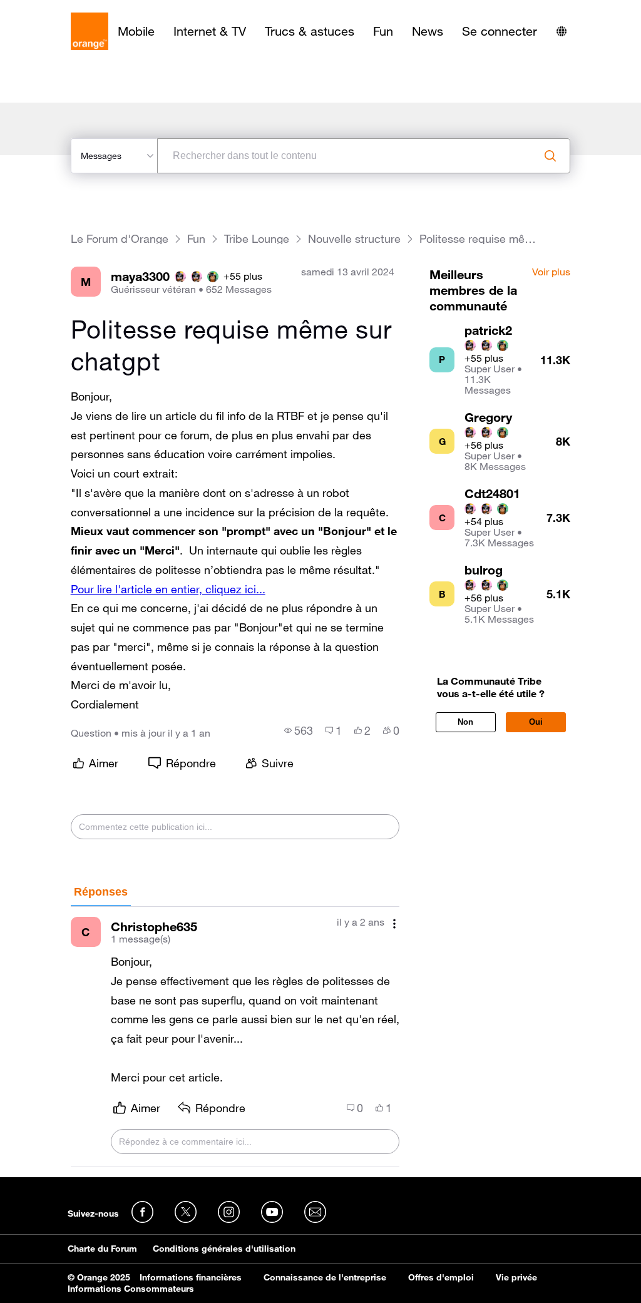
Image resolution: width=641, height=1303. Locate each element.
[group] (298, 730)
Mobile (136, 31)
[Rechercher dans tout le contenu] (550, 156)
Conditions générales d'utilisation (224, 1248)
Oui (536, 722)
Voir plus (551, 272)
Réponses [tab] (101, 892)
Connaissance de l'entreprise (325, 1277)
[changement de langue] (561, 31)
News (427, 31)
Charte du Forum (102, 1248)
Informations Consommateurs (131, 1288)
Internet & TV (209, 31)
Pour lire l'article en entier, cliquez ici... (168, 589)
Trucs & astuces (309, 31)
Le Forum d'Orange (119, 238)
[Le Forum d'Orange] (89, 31)
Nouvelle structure (354, 238)
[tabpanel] (235, 1037)
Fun (383, 31)
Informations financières (191, 1277)
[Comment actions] (394, 923)
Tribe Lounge (256, 238)
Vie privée (516, 1277)
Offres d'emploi (441, 1277)
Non (465, 722)
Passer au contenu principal (66, 9)
